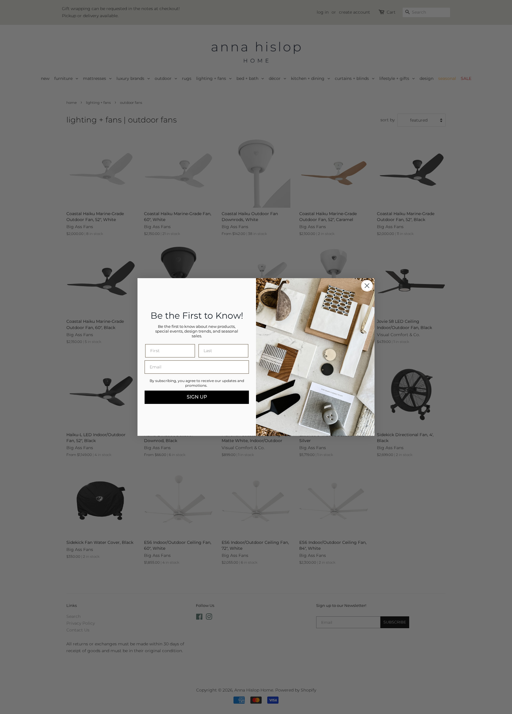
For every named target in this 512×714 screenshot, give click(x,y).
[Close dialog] (367, 286)
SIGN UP (197, 397)
